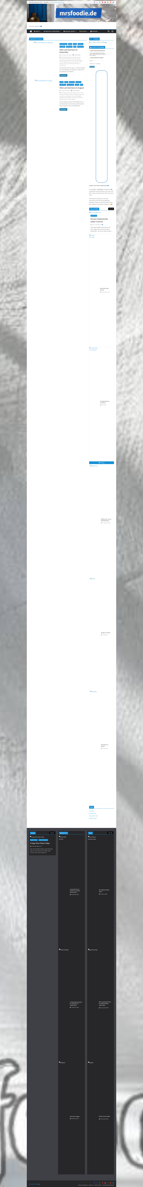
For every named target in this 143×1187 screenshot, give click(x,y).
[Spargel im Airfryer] (95, 634)
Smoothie (61, 63)
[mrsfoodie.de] (71, 5)
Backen (74, 44)
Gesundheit (62, 46)
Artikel (70, 44)
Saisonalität (74, 97)
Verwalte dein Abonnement (108, 1185)
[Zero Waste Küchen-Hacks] (93, 892)
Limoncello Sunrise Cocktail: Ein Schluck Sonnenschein (75, 891)
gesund (78, 58)
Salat (80, 62)
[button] (40, 31)
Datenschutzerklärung (82, 1185)
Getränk (70, 60)
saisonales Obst (75, 62)
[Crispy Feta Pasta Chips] (42, 837)
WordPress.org (92, 818)
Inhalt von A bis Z (98, 1185)
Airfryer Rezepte (63, 44)
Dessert (78, 92)
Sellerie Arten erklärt (104, 1116)
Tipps (75, 46)
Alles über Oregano (75, 1116)
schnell (81, 97)
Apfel (62, 57)
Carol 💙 (72, 55)
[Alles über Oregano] (64, 1117)
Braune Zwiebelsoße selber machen (99, 220)
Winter (78, 63)
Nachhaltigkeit (78, 96)
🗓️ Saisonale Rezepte (69, 31)
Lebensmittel (69, 46)
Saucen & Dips (93, 215)
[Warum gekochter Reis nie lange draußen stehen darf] (93, 1005)
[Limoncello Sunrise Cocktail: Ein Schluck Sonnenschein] (64, 892)
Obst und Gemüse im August (72, 88)
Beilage (68, 57)
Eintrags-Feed (92, 813)
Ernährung (80, 44)
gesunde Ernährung (64, 60)
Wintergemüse (63, 65)
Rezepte (69, 97)
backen (64, 57)
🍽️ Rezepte (37, 31)
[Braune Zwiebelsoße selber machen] (101, 212)
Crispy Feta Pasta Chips (40, 843)
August (67, 92)
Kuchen (76, 60)
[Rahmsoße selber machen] (94, 290)
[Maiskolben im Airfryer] (95, 747)
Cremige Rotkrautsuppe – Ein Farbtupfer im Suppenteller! (76, 1003)
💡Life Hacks (82, 31)
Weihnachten (80, 46)
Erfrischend (62, 58)
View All (111, 209)
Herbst (73, 60)
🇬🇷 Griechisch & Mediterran (51, 31)
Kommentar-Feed (93, 816)
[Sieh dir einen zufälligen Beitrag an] (112, 31)
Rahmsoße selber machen (104, 289)
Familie (71, 94)
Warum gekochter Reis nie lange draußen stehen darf (105, 1003)
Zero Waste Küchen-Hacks (104, 890)
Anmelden (91, 811)
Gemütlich (74, 58)
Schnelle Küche (70, 84)
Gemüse (70, 58)
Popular (102, 463)
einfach (81, 92)
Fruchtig (66, 58)
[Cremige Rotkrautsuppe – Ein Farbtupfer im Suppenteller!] (64, 1005)
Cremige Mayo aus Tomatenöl (104, 401)
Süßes (69, 99)
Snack (65, 63)
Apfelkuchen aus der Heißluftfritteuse (106, 519)
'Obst (62, 92)
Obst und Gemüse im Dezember (69, 51)
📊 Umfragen (94, 31)
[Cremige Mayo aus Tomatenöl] (94, 403)
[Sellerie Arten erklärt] (93, 1118)
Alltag (64, 92)
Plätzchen (81, 60)
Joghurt (70, 96)
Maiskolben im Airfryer (104, 745)
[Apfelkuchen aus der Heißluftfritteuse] (95, 521)
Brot (71, 57)
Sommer (68, 63)
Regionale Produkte (68, 62)
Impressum (91, 1185)
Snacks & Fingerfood (43, 840)
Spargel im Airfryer (105, 632)
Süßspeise (73, 99)
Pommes (61, 62)
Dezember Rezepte (77, 57)
